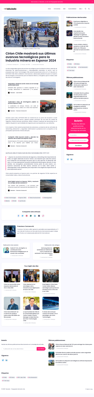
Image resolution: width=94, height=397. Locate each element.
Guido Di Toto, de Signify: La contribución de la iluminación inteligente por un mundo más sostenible (19, 250)
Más (80, 9)
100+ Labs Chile (72, 67)
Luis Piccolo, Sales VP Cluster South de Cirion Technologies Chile (24, 153)
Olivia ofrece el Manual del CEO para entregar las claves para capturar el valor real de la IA (81, 84)
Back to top (90, 389)
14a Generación (83, 67)
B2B (64, 9)
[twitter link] (67, 159)
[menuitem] (49, 9)
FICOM (14, 201)
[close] (92, 2)
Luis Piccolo (22, 201)
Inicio (49, 9)
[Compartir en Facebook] (18, 215)
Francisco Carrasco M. (13, 64)
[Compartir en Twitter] (22, 215)
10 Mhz (70, 64)
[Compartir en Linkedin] (34, 215)
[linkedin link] (71, 159)
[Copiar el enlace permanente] (43, 215)
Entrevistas (57, 9)
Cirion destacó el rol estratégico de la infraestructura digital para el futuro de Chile (31, 286)
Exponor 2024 (22, 197)
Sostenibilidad (72, 9)
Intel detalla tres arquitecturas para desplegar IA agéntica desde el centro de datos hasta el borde (81, 34)
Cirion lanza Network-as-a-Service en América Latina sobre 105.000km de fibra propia (12, 314)
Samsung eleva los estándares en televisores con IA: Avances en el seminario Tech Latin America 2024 (43, 251)
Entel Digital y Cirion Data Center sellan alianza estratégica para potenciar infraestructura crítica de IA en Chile (50, 287)
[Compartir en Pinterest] (26, 215)
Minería (7, 201)
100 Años (77, 64)
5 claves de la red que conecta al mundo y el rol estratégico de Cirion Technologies (50, 314)
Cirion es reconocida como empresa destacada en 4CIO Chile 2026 (12, 286)
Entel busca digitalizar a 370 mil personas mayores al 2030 (81, 23)
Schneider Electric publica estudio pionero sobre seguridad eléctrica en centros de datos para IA (81, 95)
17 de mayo (71, 70)
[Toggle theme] (89, 9)
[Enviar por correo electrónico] (39, 215)
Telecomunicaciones (35, 197)
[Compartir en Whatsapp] (30, 215)
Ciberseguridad (48, 197)
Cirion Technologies (11, 197)
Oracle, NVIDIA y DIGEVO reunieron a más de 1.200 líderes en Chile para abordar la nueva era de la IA (81, 48)
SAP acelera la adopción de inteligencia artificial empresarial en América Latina (82, 107)
